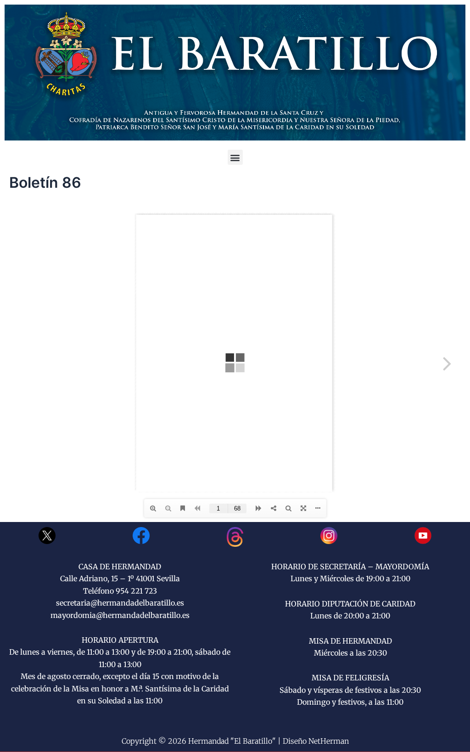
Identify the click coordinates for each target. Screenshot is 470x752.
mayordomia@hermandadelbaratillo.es (120, 615)
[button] (235, 157)
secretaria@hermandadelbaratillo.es (120, 602)
